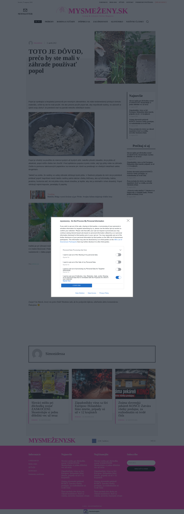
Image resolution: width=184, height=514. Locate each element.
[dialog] (92, 257)
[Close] (129, 221)
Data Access (92, 293)
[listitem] (92, 250)
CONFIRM (77, 285)
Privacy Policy (104, 293)
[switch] (118, 254)
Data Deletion (80, 293)
